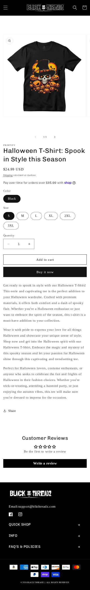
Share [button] (12, 411)
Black (12, 198)
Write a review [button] (45, 463)
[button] (5, 7)
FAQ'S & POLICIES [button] (25, 547)
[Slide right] (54, 137)
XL (51, 215)
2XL (67, 215)
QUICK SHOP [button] (20, 524)
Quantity (8, 235)
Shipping (8, 175)
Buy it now (45, 272)
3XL (11, 225)
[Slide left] (35, 137)
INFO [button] (13, 535)
